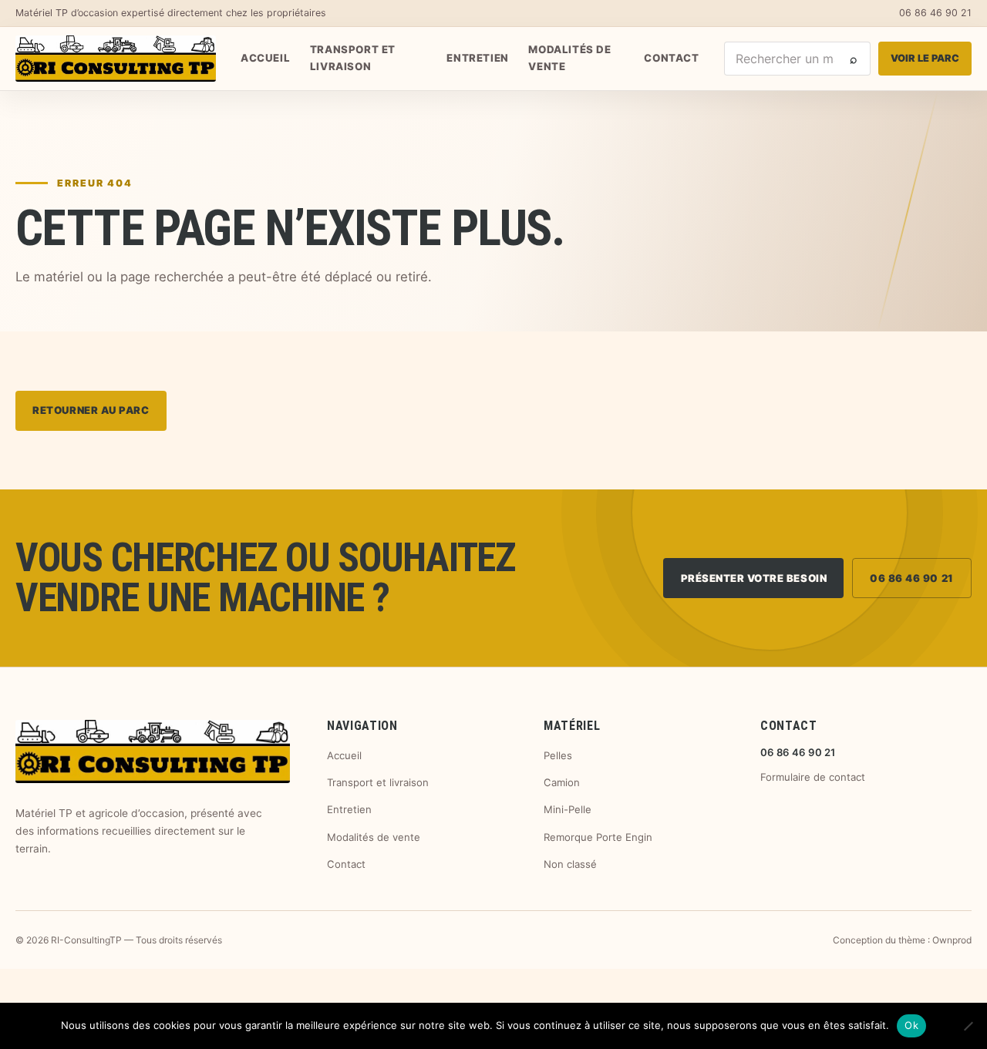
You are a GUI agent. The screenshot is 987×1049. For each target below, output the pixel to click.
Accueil (265, 58)
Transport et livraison (353, 57)
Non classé (570, 864)
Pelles (558, 755)
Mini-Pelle (567, 809)
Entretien (477, 58)
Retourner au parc (90, 410)
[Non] (967, 1026)
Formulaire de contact (812, 777)
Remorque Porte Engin (598, 837)
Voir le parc (925, 58)
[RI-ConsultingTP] (115, 58)
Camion (562, 782)
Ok (911, 1025)
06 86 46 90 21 (935, 12)
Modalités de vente (569, 57)
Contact (671, 58)
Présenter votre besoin (754, 578)
